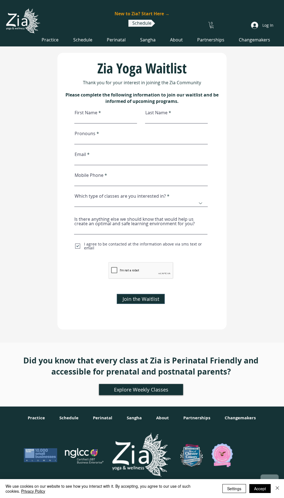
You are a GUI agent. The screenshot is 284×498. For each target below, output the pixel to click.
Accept (260, 488)
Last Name (156, 112)
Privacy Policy (33, 491)
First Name (86, 112)
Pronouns (85, 133)
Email (80, 154)
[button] (212, 25)
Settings (234, 488)
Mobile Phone (89, 175)
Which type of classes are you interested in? (120, 196)
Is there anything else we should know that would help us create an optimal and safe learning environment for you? (134, 221)
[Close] (277, 489)
